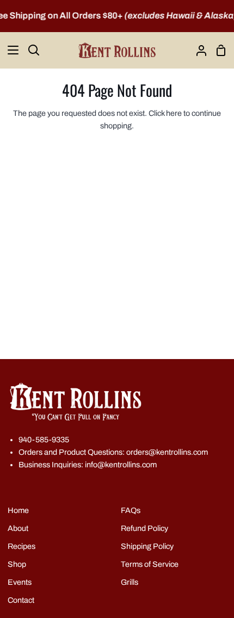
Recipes (21, 546)
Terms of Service (149, 564)
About (18, 528)
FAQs (130, 510)
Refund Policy (144, 528)
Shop (17, 564)
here (174, 113)
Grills (129, 582)
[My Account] (197, 50)
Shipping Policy (147, 546)
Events (20, 582)
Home (18, 510)
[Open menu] (10, 50)
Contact (21, 600)
